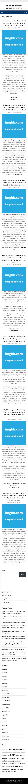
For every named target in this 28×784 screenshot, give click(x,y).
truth (18, 769)
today (7, 769)
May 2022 (4, 725)
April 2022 (4, 729)
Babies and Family (6, 595)
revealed (4, 763)
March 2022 (5, 732)
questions (4, 761)
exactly (14, 752)
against (3, 749)
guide (17, 755)
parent (17, 758)
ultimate (21, 769)
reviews (9, 763)
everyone (10, 752)
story (24, 763)
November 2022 (6, 704)
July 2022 (4, 718)
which (12, 771)
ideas (21, 755)
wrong (15, 771)
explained (23, 752)
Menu (25, 12)
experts (18, 752)
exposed (4, 755)
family (13, 754)
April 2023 (4, 686)
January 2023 (5, 697)
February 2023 (5, 694)
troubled (12, 769)
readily (9, 761)
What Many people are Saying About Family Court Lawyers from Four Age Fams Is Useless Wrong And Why (14, 182)
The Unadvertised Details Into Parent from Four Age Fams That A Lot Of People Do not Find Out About (14, 23)
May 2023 (4, 683)
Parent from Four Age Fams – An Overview (13, 649)
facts (8, 755)
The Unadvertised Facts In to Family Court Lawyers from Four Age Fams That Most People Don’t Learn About (14, 107)
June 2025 (4, 672)
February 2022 (5, 736)
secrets (13, 763)
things (3, 769)
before (18, 749)
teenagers (15, 765)
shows (21, 763)
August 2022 (5, 715)
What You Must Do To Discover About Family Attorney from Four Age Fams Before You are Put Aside (13, 643)
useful (9, 771)
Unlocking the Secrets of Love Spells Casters (13, 622)
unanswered (4, 771)
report (18, 761)
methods (11, 758)
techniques (8, 766)
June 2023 (4, 679)
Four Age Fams (14, 5)
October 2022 (5, 708)
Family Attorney (6, 599)
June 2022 (4, 722)
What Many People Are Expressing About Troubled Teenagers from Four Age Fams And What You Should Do (14, 339)
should (17, 763)
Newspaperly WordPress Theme (14, 781)
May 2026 (4, 669)
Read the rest (14, 99)
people (22, 758)
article (6, 749)
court (22, 749)
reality (12, 761)
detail (6, 752)
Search (4, 570)
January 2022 (5, 739)
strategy (3, 766)
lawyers (5, 758)
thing (21, 766)
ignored (24, 755)
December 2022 (6, 701)
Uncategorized (5, 602)
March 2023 (5, 690)
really (15, 761)
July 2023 (4, 676)
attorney (12, 749)
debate (3, 752)
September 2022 (6, 711)
